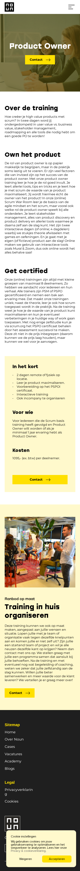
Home (10, 732)
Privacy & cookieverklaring (28, 851)
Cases (10, 747)
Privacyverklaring (19, 792)
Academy (13, 761)
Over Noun (14, 739)
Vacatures (13, 754)
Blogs (10, 768)
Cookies (11, 801)
